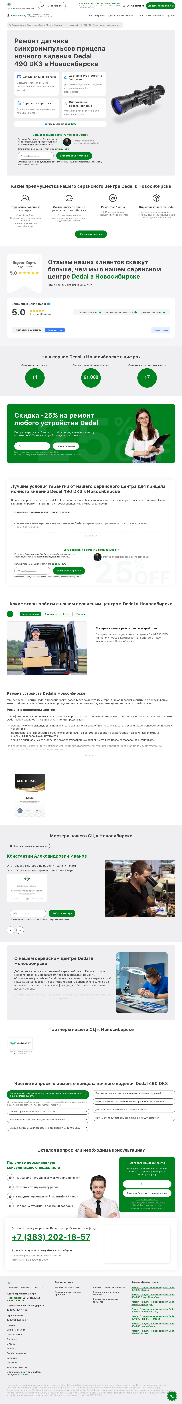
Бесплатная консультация (74, 156)
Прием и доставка (30, 614)
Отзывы (130, 16)
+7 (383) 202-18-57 (111, 3)
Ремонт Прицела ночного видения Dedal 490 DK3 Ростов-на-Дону (153, 1310)
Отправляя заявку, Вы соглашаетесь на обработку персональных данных (47, 454)
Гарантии (170, 16)
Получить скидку (66, 446)
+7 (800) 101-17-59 (89, 3)
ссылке (24, 1374)
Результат (81, 614)
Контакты (12, 1348)
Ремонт (66, 614)
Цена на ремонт (116, 16)
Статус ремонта (135, 6)
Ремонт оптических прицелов (109, 1287)
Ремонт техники (53, 6)
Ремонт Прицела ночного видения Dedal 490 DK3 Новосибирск (153, 1324)
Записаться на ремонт (69, 570)
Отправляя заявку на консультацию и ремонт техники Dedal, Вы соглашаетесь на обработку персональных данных (147, 1203)
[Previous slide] (10, 930)
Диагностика (51, 614)
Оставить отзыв (54, 330)
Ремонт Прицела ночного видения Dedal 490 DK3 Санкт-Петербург (153, 1295)
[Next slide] (20, 930)
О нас (138, 16)
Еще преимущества (91, 234)
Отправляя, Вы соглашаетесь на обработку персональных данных (40, 919)
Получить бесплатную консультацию (147, 1193)
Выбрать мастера (62, 913)
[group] (20, 1046)
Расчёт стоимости (155, 16)
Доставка (12, 1339)
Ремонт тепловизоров (67, 1287)
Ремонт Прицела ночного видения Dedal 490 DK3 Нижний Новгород (153, 1317)
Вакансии (12, 1358)
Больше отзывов (161, 330)
